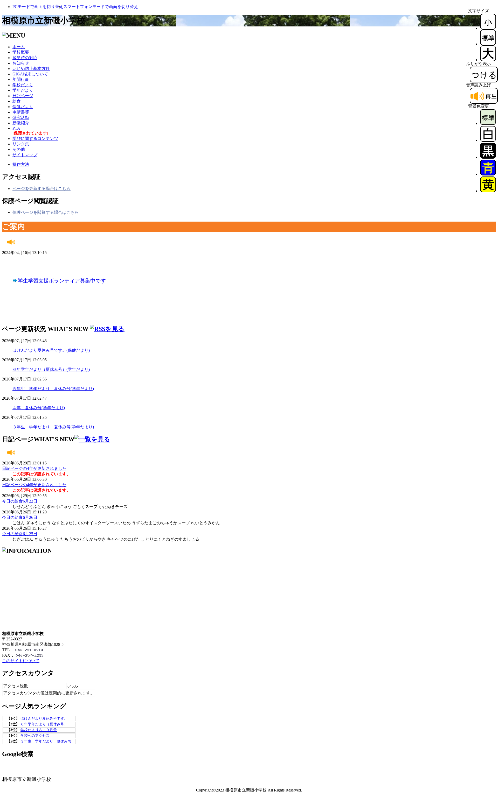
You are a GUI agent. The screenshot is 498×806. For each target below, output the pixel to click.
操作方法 (20, 164)
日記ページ (22, 96)
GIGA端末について (30, 74)
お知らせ (20, 63)
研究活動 (20, 117)
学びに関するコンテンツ (35, 138)
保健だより (22, 106)
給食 (16, 101)
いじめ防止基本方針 (31, 68)
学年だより (22, 90)
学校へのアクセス (35, 736)
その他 (18, 149)
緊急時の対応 (24, 57)
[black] (488, 157)
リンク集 (20, 144)
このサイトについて (20, 661)
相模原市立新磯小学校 (43, 20)
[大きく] (488, 60)
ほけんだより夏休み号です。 (44, 718)
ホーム (18, 47)
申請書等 (20, 112)
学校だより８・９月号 (38, 730)
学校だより (22, 85)
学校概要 (20, 52)
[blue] (488, 174)
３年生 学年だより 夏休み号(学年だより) (53, 427)
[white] (488, 140)
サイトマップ (24, 155)
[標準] (488, 44)
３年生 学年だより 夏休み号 (45, 741)
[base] (488, 123)
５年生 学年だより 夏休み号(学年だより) (53, 388)
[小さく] (488, 28)
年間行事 (20, 79)
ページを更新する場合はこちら (41, 188)
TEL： (8, 650)
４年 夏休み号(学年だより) (38, 408)
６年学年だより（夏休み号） (44, 724)
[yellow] (488, 191)
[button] (37, 6)
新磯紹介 (20, 123)
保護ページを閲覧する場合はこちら (45, 212)
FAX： (8, 655)
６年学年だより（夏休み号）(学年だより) (51, 369)
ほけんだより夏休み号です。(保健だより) (51, 350)
